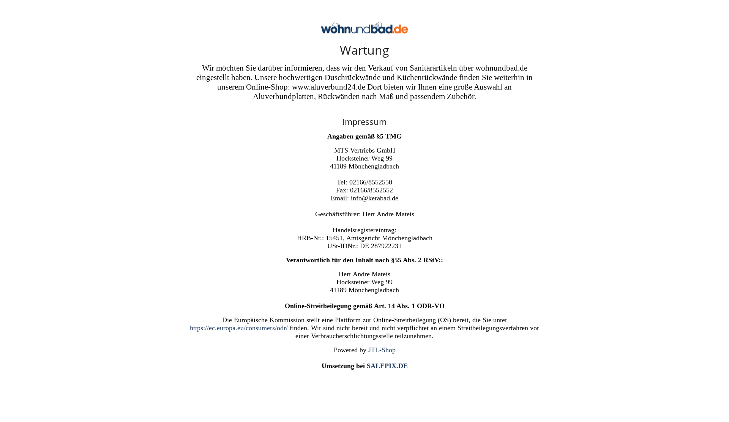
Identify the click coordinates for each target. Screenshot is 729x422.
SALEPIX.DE (387, 366)
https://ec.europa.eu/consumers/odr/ (239, 328)
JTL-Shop (382, 350)
